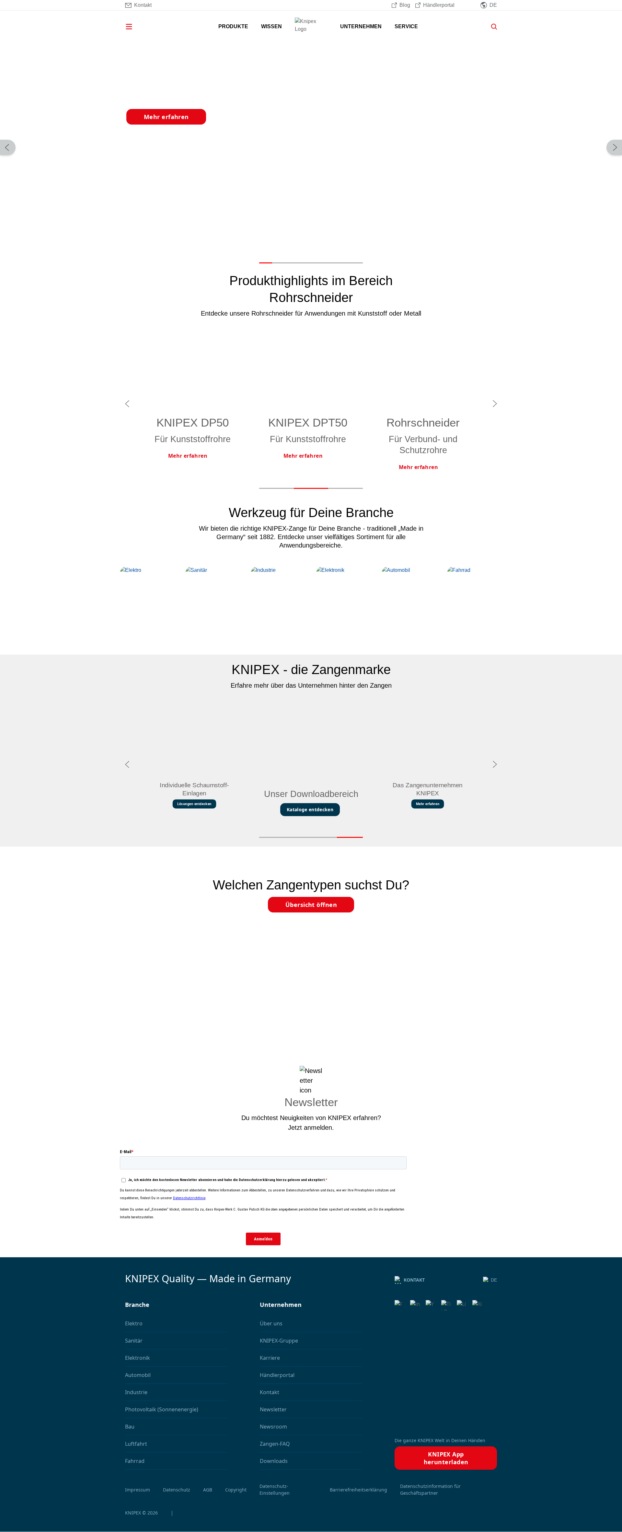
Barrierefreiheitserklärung (358, 1490)
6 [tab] (330, 262)
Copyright (236, 1490)
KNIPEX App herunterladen (446, 1458)
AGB (207, 1490)
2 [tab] (278, 262)
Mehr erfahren (166, 117)
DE (494, 1280)
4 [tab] (304, 262)
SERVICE (406, 26)
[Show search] (492, 26)
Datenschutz (176, 1490)
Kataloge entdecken (310, 809)
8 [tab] (356, 262)
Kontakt (414, 1280)
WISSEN (271, 26)
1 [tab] (265, 262)
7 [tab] (343, 262)
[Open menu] (138, 26)
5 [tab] (317, 262)
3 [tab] (291, 262)
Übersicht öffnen (311, 905)
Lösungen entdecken (194, 804)
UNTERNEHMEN (361, 26)
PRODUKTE (233, 26)
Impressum (137, 1490)
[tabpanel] (311, 148)
